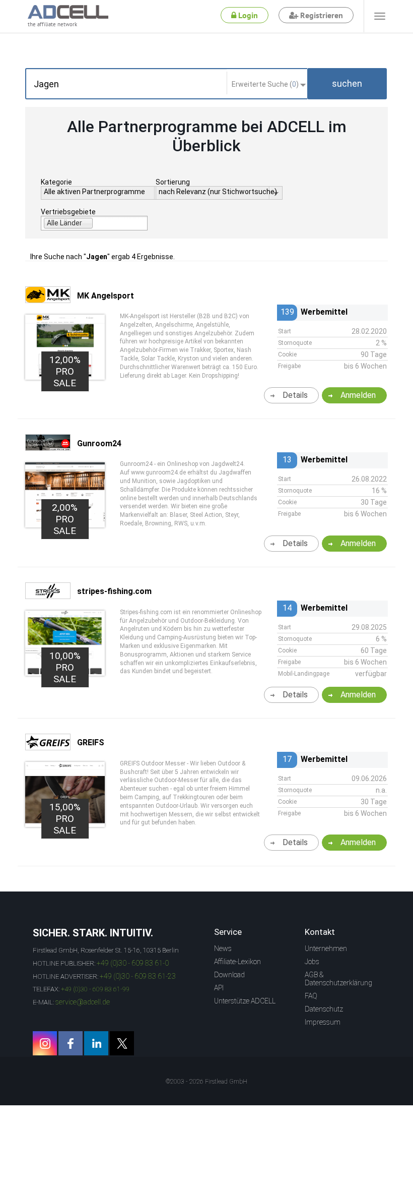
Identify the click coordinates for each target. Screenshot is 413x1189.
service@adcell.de (82, 1002)
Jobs (312, 962)
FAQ (311, 996)
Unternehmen (326, 948)
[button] (347, 83)
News (223, 948)
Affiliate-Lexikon (237, 962)
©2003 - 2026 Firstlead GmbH (206, 1081)
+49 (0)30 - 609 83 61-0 (133, 963)
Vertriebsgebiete (68, 212)
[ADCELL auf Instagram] (45, 1043)
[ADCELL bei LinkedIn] (96, 1043)
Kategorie (56, 182)
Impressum (322, 1022)
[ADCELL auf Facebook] (70, 1043)
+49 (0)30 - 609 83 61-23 (138, 976)
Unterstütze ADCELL (245, 1001)
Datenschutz (324, 1009)
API (219, 988)
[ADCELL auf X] (122, 1043)
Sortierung (173, 182)
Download (229, 975)
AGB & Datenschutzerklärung (338, 979)
